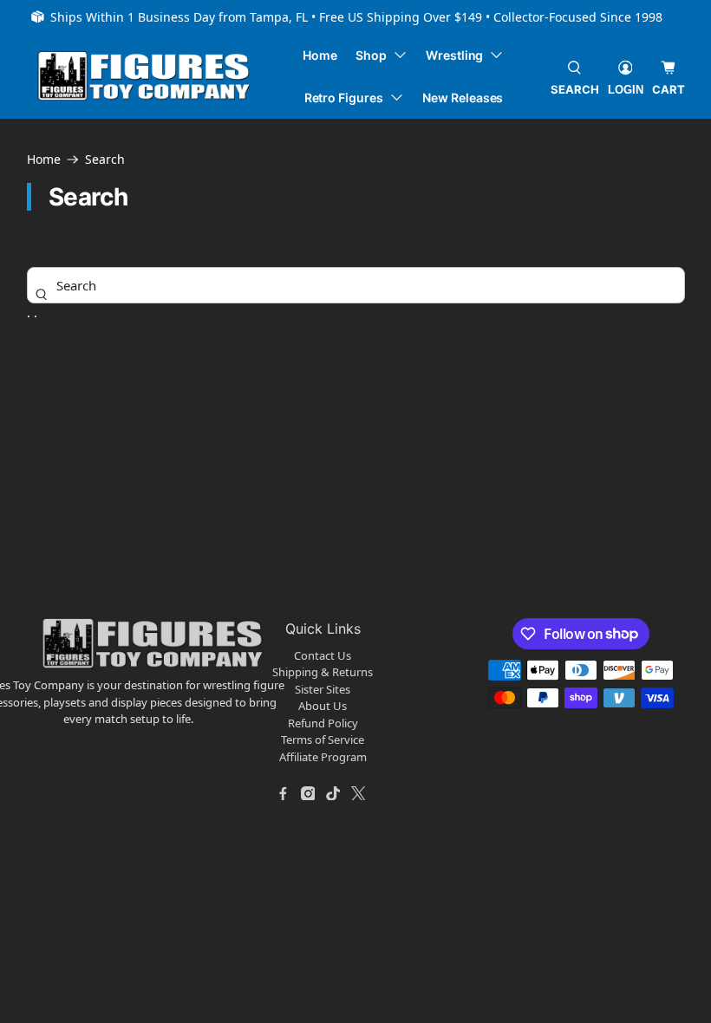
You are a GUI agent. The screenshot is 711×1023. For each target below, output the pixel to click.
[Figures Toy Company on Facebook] (282, 793)
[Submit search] (40, 294)
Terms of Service (322, 739)
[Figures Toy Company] (144, 76)
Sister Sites (322, 689)
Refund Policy (323, 723)
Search (105, 159)
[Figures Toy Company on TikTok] (333, 793)
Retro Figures (343, 97)
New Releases (462, 97)
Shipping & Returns (322, 672)
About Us (322, 705)
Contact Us (322, 655)
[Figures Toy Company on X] (358, 793)
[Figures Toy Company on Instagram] (307, 793)
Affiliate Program (323, 757)
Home (320, 55)
